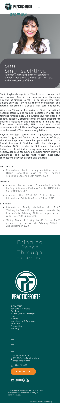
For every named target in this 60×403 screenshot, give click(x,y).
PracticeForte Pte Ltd (18, 390)
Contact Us (23, 371)
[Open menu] (39, 7)
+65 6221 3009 (20, 365)
